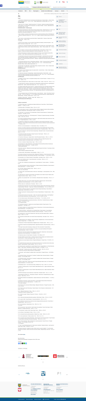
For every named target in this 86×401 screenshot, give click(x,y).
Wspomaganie (35, 10)
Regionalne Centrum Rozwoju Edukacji (59, 7)
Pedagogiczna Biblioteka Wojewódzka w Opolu (41, 7)
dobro (24, 334)
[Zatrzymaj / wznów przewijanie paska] (18, 13)
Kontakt (62, 10)
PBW (25, 10)
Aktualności (20, 10)
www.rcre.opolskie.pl (59, 389)
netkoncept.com (63, 399)
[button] (1, 5)
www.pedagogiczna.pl (47, 389)
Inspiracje (56, 10)
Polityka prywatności (21, 399)
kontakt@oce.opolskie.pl (37, 388)
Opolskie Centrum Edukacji (24, 7)
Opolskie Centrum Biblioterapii (46, 10)
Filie (30, 10)
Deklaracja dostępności (37, 399)
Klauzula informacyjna (29, 399)
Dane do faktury (33, 394)
